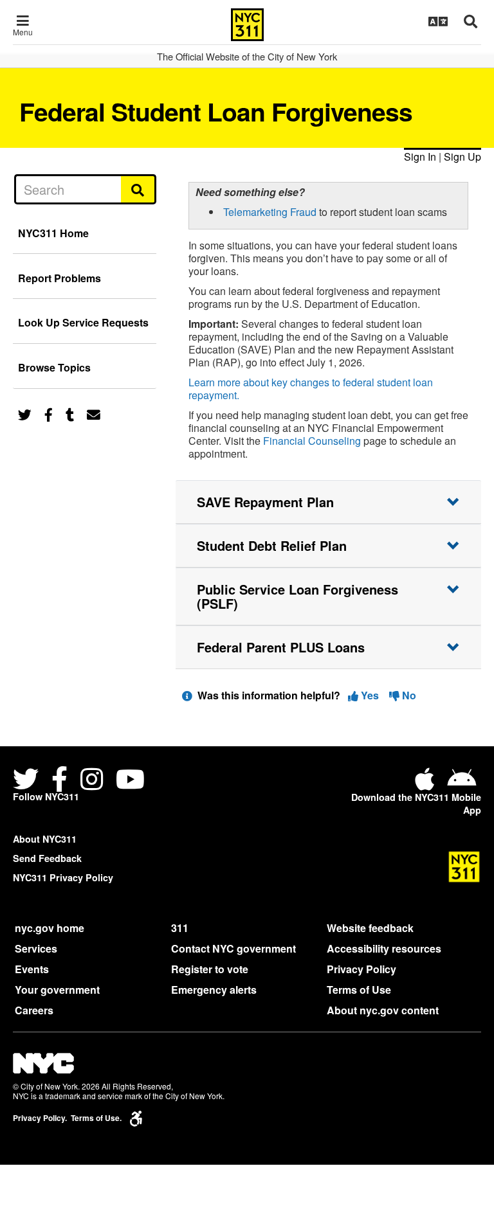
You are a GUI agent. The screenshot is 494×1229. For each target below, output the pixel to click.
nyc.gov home (49, 927)
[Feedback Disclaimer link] (187, 695)
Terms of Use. (96, 1118)
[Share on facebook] (48, 413)
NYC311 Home (53, 233)
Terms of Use (359, 989)
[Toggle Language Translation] (438, 21)
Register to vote (209, 969)
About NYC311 (45, 838)
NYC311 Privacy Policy (63, 877)
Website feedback (370, 927)
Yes (369, 695)
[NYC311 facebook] (59, 780)
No (407, 695)
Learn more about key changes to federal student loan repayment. (310, 388)
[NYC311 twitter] (28, 780)
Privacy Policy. (40, 1118)
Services (36, 948)
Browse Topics (54, 367)
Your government (57, 989)
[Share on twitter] (25, 413)
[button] (328, 502)
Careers (34, 1010)
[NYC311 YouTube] (130, 780)
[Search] (138, 189)
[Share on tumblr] (69, 413)
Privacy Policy (361, 969)
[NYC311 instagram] (91, 780)
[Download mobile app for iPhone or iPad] (427, 784)
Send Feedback (47, 858)
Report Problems (59, 278)
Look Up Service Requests (83, 322)
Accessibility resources (384, 948)
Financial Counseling (312, 440)
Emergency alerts (214, 989)
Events (32, 969)
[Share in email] (93, 413)
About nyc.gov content (383, 1010)
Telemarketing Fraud (269, 211)
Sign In (420, 156)
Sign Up (462, 156)
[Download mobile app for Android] (461, 784)
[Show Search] (470, 21)
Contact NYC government (233, 948)
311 (179, 927)
